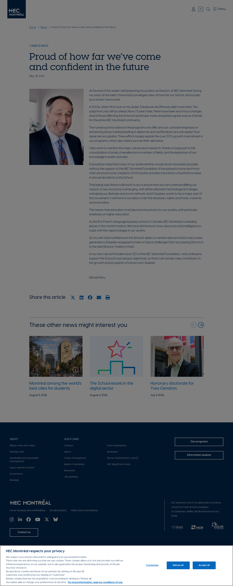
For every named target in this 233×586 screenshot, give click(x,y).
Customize (152, 565)
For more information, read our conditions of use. (95, 582)
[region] (116, 565)
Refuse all (178, 565)
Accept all (204, 565)
